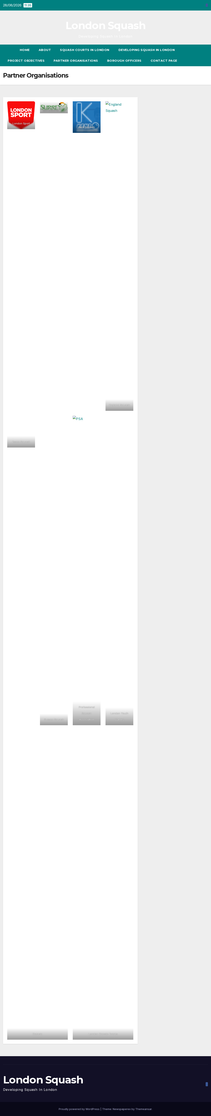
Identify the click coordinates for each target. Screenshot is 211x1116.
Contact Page (164, 61)
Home (25, 50)
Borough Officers (124, 61)
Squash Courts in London (84, 50)
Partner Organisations (76, 61)
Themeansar (143, 1109)
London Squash (105, 25)
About (45, 50)
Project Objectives (26, 61)
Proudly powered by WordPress (79, 1109)
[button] (205, 55)
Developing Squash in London (146, 50)
